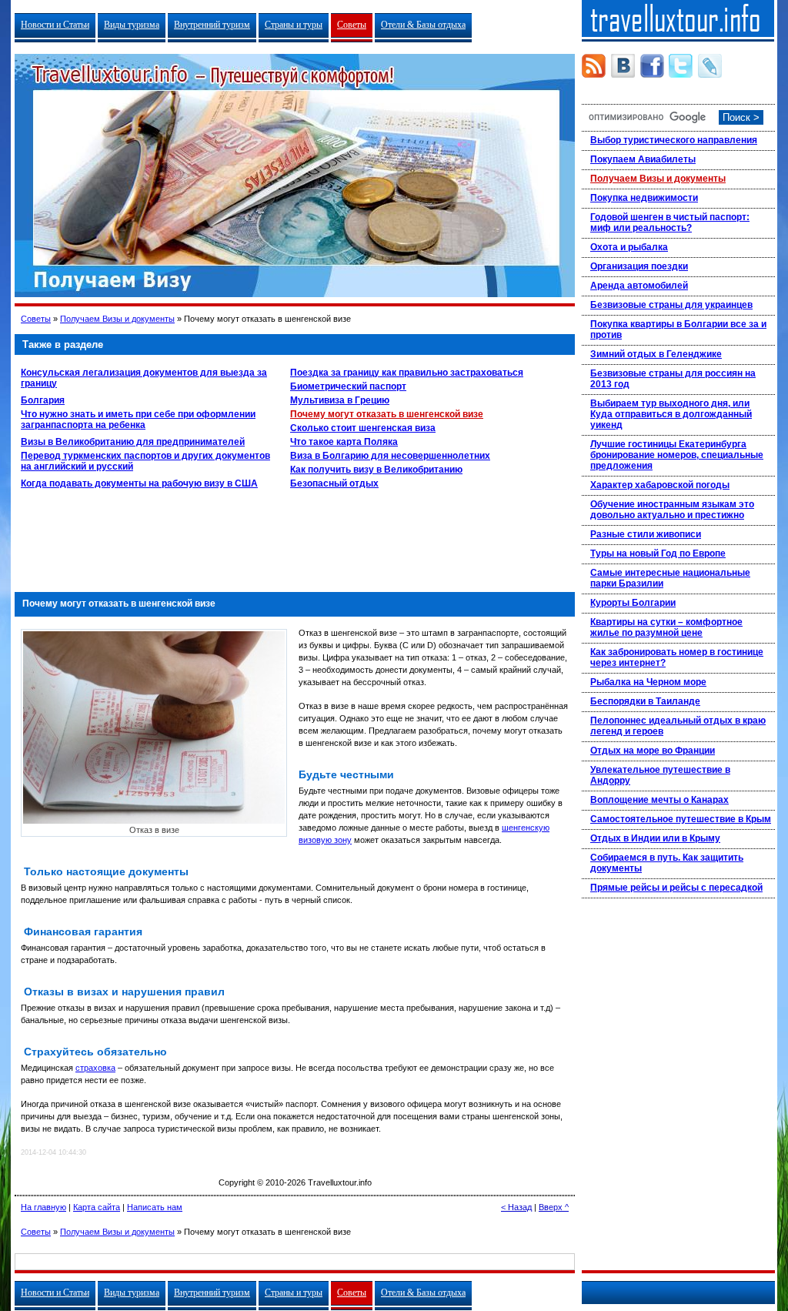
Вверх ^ (554, 1207)
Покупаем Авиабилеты (643, 159)
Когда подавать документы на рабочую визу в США (139, 483)
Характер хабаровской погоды (660, 485)
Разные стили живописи (645, 534)
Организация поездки (639, 266)
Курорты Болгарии (633, 602)
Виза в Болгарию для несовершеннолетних (390, 455)
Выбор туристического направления (673, 140)
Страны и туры (293, 24)
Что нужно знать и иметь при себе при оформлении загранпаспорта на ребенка (138, 419)
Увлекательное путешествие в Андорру (660, 775)
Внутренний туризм (212, 24)
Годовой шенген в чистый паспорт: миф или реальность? (670, 222)
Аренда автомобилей (639, 285)
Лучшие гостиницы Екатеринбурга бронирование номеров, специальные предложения (676, 455)
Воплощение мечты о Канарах (659, 799)
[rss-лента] (594, 66)
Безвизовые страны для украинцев (671, 304)
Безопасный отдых (334, 483)
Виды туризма (131, 24)
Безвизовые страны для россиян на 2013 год (673, 379)
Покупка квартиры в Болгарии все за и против (678, 329)
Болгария (43, 400)
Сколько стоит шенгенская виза (363, 428)
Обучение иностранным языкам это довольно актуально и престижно (672, 509)
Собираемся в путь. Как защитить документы (666, 863)
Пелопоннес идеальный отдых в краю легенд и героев (678, 726)
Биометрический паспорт (348, 386)
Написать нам (154, 1207)
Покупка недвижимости (644, 197)
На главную (43, 1207)
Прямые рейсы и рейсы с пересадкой (676, 887)
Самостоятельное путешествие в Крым (680, 819)
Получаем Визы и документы (117, 318)
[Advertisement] (295, 536)
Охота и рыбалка (629, 247)
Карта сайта (96, 1207)
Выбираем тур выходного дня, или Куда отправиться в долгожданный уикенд (671, 414)
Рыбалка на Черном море (648, 682)
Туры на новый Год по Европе (658, 553)
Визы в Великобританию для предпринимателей (133, 441)
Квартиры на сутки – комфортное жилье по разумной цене (666, 627)
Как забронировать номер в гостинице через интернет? (676, 657)
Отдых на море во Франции (652, 750)
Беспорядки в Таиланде (645, 701)
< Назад (516, 1207)
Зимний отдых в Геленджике (656, 354)
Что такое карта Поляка (344, 441)
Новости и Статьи (55, 24)
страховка (95, 1067)
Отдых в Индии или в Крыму (655, 838)
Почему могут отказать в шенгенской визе (386, 414)
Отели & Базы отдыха (423, 24)
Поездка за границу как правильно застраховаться (406, 372)
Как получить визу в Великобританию (376, 469)
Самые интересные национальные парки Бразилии (670, 578)
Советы (351, 24)
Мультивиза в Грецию (339, 400)
